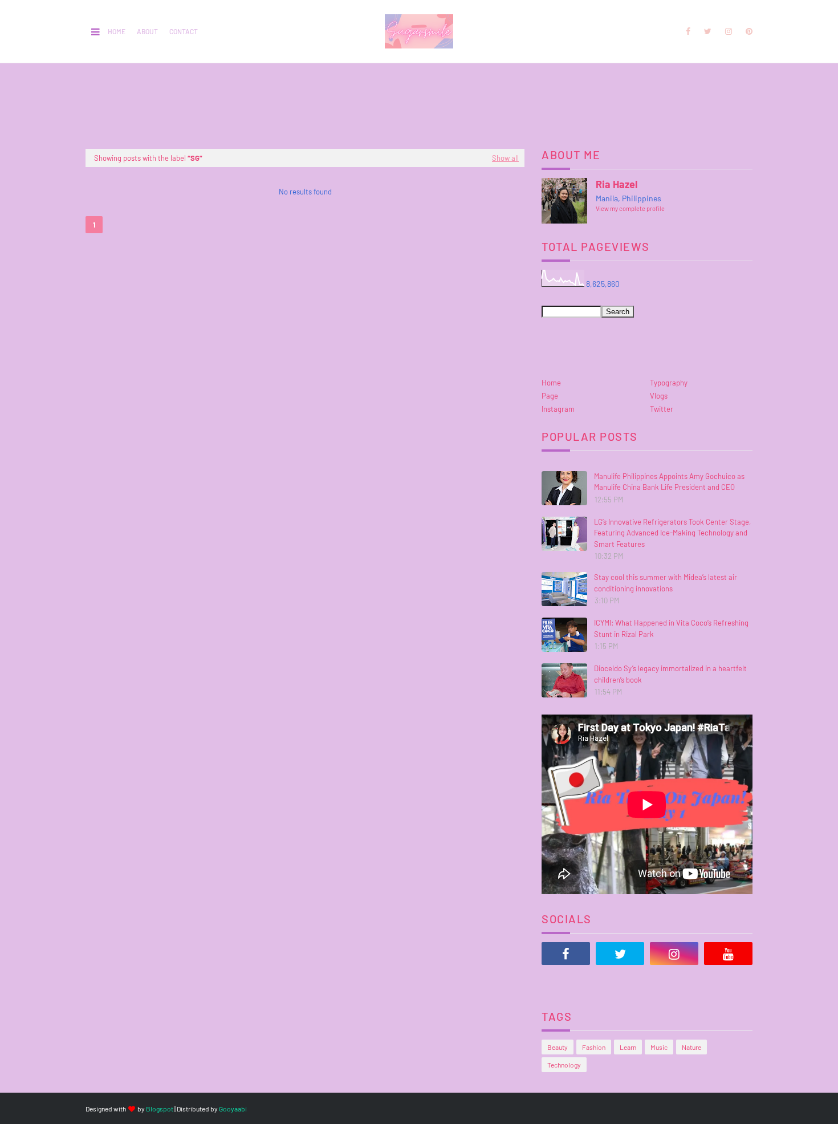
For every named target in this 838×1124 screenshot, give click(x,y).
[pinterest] (747, 31)
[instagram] (728, 31)
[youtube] (728, 953)
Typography (669, 382)
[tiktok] (566, 982)
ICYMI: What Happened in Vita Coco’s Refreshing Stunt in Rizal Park (671, 628)
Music (659, 1047)
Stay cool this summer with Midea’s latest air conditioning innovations (665, 583)
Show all (505, 158)
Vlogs (659, 395)
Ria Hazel (616, 184)
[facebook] (688, 31)
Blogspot (159, 1109)
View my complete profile (630, 208)
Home (116, 31)
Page (550, 395)
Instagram (558, 408)
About (147, 31)
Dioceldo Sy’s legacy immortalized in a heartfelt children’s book (670, 674)
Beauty (557, 1047)
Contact (183, 31)
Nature (691, 1047)
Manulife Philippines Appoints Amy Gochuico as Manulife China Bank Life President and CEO (669, 482)
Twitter (661, 408)
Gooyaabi (233, 1109)
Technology (564, 1065)
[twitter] (707, 31)
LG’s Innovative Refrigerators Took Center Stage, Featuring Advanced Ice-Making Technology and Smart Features (672, 533)
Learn (628, 1047)
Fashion (593, 1047)
